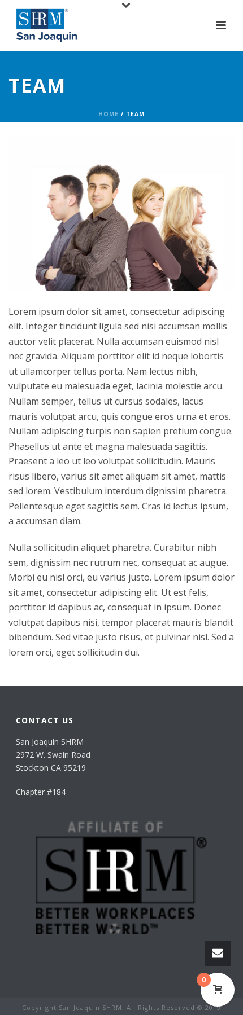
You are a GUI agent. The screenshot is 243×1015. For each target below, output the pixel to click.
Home (108, 114)
